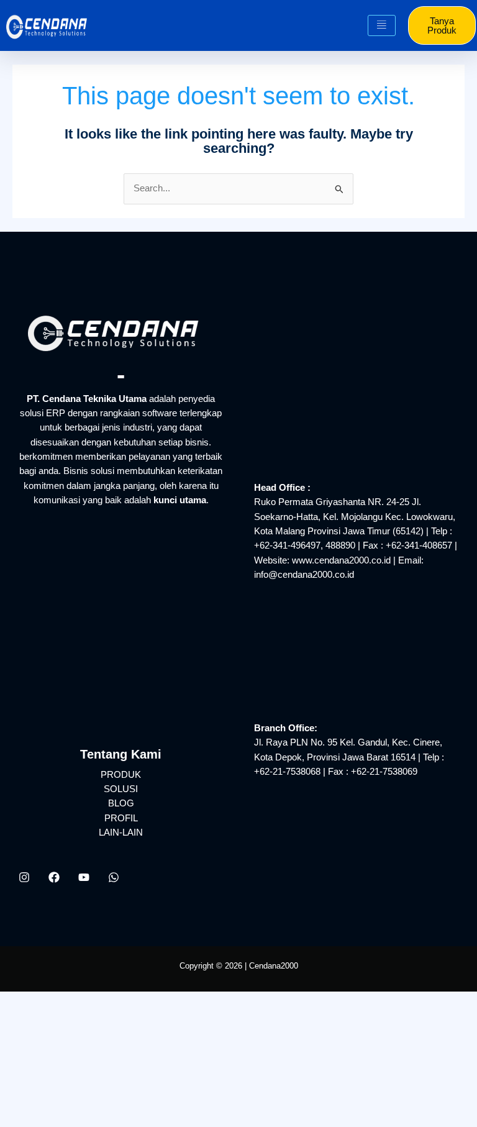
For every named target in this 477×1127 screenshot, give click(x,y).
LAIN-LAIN (121, 832)
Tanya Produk (442, 25)
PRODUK (121, 775)
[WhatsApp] (113, 877)
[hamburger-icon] (382, 25)
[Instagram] (24, 877)
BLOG (121, 803)
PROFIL (121, 818)
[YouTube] (83, 877)
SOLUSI (121, 789)
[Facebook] (54, 877)
